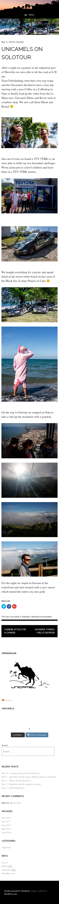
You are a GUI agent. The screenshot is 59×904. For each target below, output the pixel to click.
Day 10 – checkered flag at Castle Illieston (21, 773)
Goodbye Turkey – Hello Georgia (45, 631)
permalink (47, 616)
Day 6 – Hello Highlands (13, 787)
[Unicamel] (29, 9)
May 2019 (6, 817)
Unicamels (8, 708)
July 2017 (6, 821)
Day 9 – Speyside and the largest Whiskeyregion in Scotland (29, 776)
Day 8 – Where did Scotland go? (16, 780)
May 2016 (6, 828)
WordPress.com (10, 894)
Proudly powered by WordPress (17, 891)
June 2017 (6, 825)
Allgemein (26, 616)
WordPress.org (8, 873)
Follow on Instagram (38, 735)
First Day (17, 802)
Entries (7, 866)
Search (5, 745)
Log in (5, 862)
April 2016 (6, 832)
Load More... (18, 735)
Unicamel (20, 41)
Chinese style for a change (15, 631)
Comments (9, 869)
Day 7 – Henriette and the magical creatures (21, 784)
